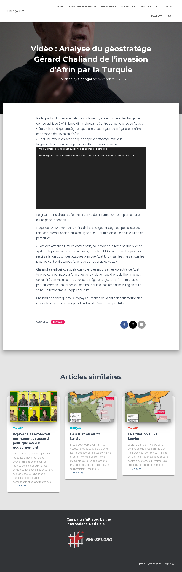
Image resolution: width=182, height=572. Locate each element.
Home (60, 6)
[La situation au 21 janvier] (148, 406)
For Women (107, 6)
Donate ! (167, 6)
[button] (95, 6)
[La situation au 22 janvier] (91, 406)
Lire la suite (20, 486)
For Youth (127, 6)
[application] (91, 178)
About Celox (148, 6)
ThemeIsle (169, 564)
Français (57, 322)
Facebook (156, 16)
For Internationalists (81, 6)
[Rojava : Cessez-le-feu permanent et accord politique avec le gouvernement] (33, 406)
